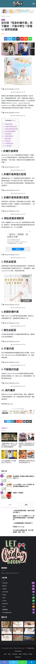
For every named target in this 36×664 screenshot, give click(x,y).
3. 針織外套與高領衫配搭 (10, 129)
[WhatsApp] (30, 39)
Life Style (5, 591)
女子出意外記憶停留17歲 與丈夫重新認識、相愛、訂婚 (23, 531)
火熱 (9, 505)
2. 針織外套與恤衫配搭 (9, 126)
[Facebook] (6, 39)
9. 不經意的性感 (7, 143)
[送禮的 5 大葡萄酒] (6, 495)
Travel (4, 600)
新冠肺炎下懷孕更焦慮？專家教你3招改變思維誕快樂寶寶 (26, 445)
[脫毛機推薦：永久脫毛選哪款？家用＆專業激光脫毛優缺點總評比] (18, 624)
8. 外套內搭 (6, 141)
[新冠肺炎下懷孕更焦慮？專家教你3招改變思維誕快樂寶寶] (27, 437)
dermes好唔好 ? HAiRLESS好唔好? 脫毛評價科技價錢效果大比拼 (23, 485)
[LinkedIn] (14, 39)
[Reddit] (26, 39)
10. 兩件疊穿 (7, 146)
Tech (3, 597)
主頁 (3, 16)
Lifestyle (5, 583)
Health (4, 589)
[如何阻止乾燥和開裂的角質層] (18, 638)
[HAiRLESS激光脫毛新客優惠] (18, 11)
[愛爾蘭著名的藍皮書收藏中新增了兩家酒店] (29, 638)
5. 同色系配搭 (7, 134)
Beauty (8, 16)
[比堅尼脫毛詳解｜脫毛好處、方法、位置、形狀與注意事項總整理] (29, 624)
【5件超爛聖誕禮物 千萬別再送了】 (23, 523)
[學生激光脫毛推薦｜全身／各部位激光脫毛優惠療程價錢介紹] (29, 631)
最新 (26, 505)
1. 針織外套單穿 (7, 124)
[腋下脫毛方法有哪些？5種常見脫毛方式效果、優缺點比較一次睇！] (18, 631)
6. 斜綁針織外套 (7, 136)
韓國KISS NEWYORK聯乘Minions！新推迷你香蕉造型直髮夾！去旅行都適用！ (23, 517)
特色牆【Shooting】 (19, 527)
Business (5, 603)
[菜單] (34, 3)
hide (13, 120)
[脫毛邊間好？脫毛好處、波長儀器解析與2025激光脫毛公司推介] (6, 631)
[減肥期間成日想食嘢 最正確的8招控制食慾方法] (27, 454)
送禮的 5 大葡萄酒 (18, 493)
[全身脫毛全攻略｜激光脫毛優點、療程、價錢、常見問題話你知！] (6, 638)
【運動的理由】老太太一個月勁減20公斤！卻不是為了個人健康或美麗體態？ (9, 445)
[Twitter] (10, 39)
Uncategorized (6, 612)
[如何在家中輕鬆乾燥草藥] (6, 624)
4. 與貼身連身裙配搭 (9, 131)
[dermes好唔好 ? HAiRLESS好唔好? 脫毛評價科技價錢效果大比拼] (6, 487)
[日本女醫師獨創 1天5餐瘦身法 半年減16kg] (9, 454)
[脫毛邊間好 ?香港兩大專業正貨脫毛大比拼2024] (6, 478)
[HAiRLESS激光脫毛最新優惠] (18, 71)
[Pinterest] (22, 39)
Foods (4, 594)
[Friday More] (18, 3)
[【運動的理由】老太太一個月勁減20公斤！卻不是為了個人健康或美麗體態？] (9, 437)
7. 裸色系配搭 (6, 138)
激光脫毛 (5, 609)
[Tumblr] (18, 39)
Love (3, 606)
